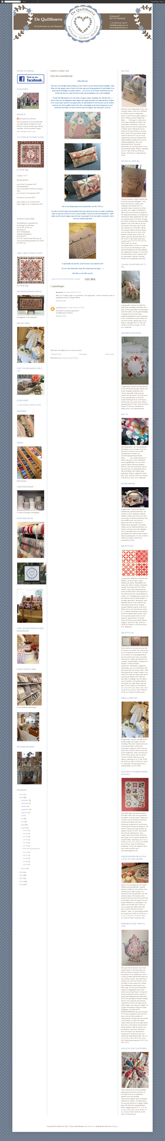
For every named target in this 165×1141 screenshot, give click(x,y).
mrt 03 (25, 864)
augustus (24, 812)
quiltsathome (61, 307)
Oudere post (109, 354)
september (25, 809)
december (25, 800)
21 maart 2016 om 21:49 (75, 307)
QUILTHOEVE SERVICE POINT (30, 405)
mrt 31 (25, 830)
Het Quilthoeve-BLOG (27, 119)
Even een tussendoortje (31, 848)
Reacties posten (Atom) (70, 358)
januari (23, 868)
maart (23, 828)
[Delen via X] (90, 279)
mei (22, 822)
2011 (21, 884)
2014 (21, 875)
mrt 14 (25, 852)
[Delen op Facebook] (92, 279)
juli (22, 815)
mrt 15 (25, 846)
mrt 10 (25, 858)
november (25, 803)
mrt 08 (25, 861)
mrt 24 (25, 840)
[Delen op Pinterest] (94, 279)
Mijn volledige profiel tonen (26, 131)
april (23, 825)
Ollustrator (91, 1126)
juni (22, 819)
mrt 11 (25, 855)
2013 (21, 878)
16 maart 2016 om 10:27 (72, 292)
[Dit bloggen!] (88, 279)
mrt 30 (25, 833)
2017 (21, 794)
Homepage (83, 354)
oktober (24, 806)
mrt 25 (25, 836)
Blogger (115, 1126)
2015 (21, 872)
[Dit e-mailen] (86, 279)
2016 (21, 797)
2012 (21, 881)
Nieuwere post (56, 354)
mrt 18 (25, 843)
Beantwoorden (61, 301)
